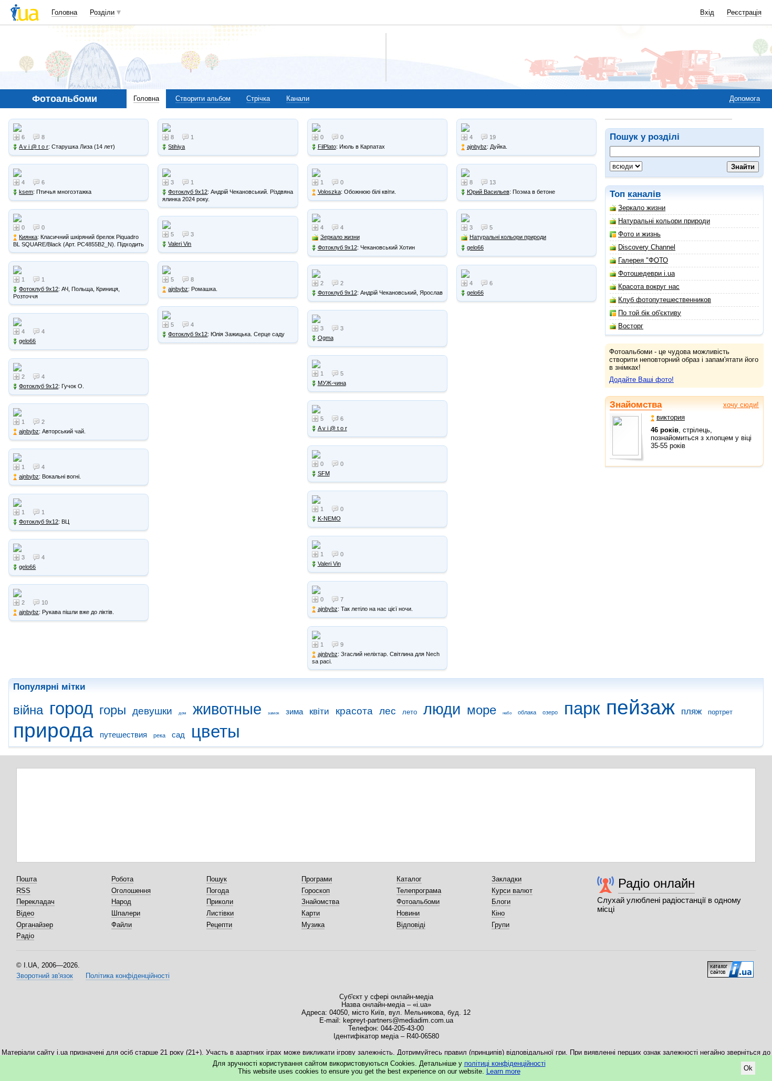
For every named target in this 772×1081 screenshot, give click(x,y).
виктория (670, 417)
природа (53, 730)
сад (178, 734)
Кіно (498, 913)
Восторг (630, 326)
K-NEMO (329, 518)
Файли (121, 925)
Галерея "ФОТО (643, 260)
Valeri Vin (179, 244)
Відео (25, 913)
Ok (748, 1068)
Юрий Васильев (488, 192)
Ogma (325, 338)
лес (387, 710)
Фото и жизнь (639, 234)
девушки (152, 710)
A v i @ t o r (33, 146)
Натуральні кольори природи (664, 221)
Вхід (707, 12)
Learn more (503, 1071)
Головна (64, 12)
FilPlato (327, 146)
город (71, 708)
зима (294, 711)
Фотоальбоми (418, 902)
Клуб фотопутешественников (664, 300)
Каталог (409, 879)
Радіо (25, 936)
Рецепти (219, 925)
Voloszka (329, 192)
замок (273, 713)
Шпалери (125, 913)
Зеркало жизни (641, 208)
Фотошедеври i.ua (646, 273)
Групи (500, 925)
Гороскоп (315, 891)
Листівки (220, 913)
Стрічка (258, 98)
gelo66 (27, 341)
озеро (550, 712)
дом (182, 713)
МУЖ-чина (332, 383)
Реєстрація (744, 12)
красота (354, 710)
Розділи (102, 12)
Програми (316, 879)
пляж (691, 711)
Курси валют (512, 891)
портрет (720, 712)
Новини (408, 913)
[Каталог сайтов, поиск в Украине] (730, 965)
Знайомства (636, 405)
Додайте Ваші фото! (641, 379)
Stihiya (176, 146)
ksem (26, 192)
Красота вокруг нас (649, 286)
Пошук (216, 879)
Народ (121, 902)
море (481, 710)
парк (582, 708)
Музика (313, 925)
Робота (122, 879)
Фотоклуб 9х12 (38, 289)
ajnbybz (29, 431)
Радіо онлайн (656, 883)
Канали (297, 98)
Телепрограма (419, 891)
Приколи (219, 902)
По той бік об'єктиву (649, 313)
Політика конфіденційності (128, 976)
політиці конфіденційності (505, 1063)
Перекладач (35, 902)
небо (507, 713)
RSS (23, 891)
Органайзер (34, 925)
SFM (324, 473)
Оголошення (131, 891)
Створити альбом (203, 98)
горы (112, 710)
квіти (319, 711)
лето (409, 712)
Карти (310, 913)
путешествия (123, 734)
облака (527, 712)
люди (442, 709)
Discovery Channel (646, 247)
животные (227, 709)
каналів (644, 194)
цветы (215, 731)
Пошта (26, 879)
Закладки (506, 879)
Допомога (744, 98)
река (159, 735)
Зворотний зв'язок (44, 976)
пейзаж (640, 707)
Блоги (501, 902)
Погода (217, 891)
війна (28, 710)
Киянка (28, 237)
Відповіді (411, 925)
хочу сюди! (741, 405)
